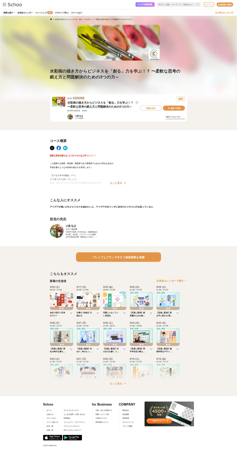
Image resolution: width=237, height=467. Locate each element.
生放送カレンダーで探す (172, 280)
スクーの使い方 (52, 422)
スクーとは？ (77, 12)
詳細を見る (151, 108)
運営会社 (125, 410)
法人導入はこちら (223, 12)
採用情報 (125, 418)
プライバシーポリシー (72, 426)
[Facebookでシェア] (59, 148)
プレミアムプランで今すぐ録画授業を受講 (118, 257)
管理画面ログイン (102, 422)
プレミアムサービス (71, 410)
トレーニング (43, 12)
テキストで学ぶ (62, 12)
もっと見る (118, 183)
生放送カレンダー (25, 12)
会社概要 (125, 414)
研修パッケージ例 (102, 414)
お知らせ (50, 414)
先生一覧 (50, 426)
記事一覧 (50, 430)
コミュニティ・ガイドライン (74, 422)
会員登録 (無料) (225, 4)
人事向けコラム (101, 418)
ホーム (49, 410)
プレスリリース (128, 422)
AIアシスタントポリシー (73, 430)
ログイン (209, 4)
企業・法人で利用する (103, 410)
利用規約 (67, 418)
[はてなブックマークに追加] (65, 148)
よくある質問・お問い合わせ (74, 414)
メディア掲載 (127, 426)
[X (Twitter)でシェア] (52, 148)
